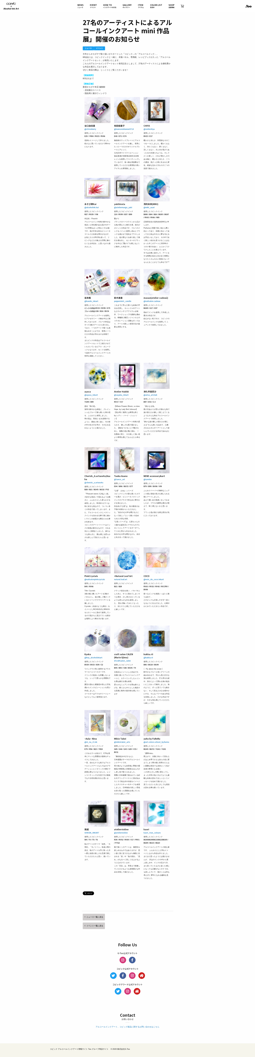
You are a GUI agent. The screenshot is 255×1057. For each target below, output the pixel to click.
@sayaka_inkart (121, 395)
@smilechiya (149, 129)
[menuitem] (80, 6)
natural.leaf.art (120, 579)
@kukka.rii (148, 657)
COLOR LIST (156, 6)
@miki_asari (149, 207)
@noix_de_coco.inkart (154, 579)
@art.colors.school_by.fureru (156, 742)
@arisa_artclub (150, 395)
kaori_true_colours (152, 832)
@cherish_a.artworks (93, 482)
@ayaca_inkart (91, 395)
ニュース (88, 48)
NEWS (80, 6)
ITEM (141, 6)
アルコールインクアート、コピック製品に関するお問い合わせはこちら (127, 1027)
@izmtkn (148, 479)
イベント (99, 48)
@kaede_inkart (91, 301)
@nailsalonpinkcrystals (94, 579)
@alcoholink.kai (91, 207)
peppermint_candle (122, 301)
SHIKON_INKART (91, 832)
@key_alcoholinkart (93, 657)
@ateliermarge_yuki (123, 207)
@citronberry (90, 129)
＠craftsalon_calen (122, 660)
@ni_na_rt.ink (90, 742)
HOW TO (109, 6)
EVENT (93, 6)
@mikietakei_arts (122, 742)
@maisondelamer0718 (124, 129)
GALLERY (127, 6)
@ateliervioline (121, 832)
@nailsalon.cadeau (152, 301)
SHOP (171, 6)
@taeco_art (119, 479)
